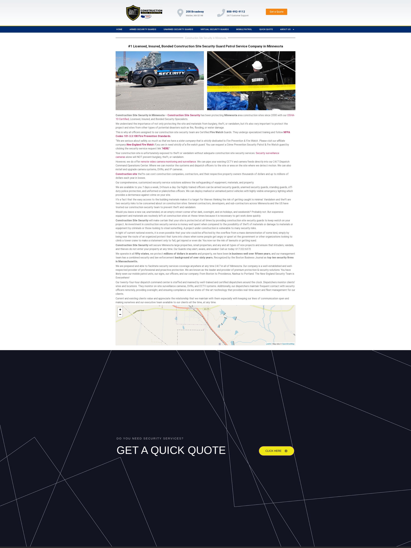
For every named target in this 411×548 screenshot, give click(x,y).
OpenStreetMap (288, 343)
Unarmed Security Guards (178, 29)
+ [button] (120, 310)
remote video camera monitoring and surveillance (168, 161)
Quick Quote (266, 29)
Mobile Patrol (244, 29)
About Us (285, 29)
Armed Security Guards (143, 29)
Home (119, 29)
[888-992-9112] (221, 13)
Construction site (126, 174)
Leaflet (268, 343)
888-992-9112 (236, 11)
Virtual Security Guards (215, 29)
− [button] (120, 314)
